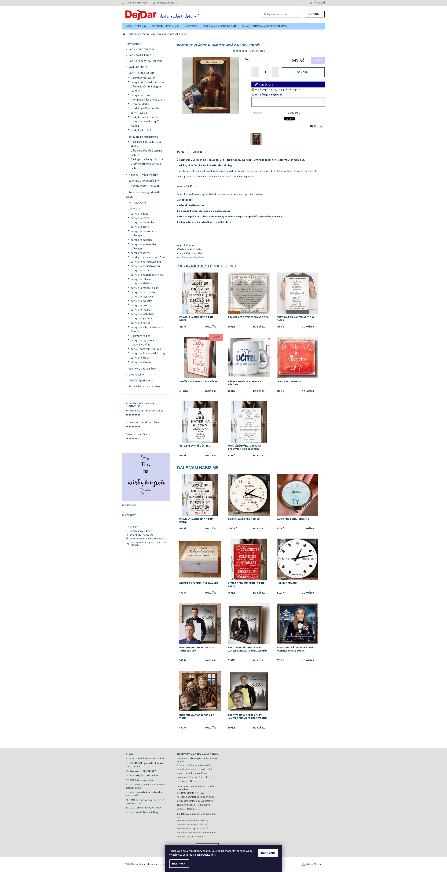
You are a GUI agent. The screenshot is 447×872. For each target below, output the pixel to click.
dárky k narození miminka (146, 349)
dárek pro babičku (141, 240)
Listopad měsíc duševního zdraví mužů (144, 794)
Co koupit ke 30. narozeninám (150, 758)
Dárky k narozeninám (141, 49)
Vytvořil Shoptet (314, 864)
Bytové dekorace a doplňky (144, 386)
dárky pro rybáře (140, 310)
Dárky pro (134, 209)
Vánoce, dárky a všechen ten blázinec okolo (145, 786)
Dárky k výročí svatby (143, 78)
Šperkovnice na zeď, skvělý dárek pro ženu (145, 801)
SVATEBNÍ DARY (138, 67)
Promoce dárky (140, 104)
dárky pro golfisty (141, 318)
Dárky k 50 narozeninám (147, 775)
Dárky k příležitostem (142, 73)
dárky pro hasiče (140, 323)
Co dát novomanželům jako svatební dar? (196, 815)
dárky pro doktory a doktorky (148, 353)
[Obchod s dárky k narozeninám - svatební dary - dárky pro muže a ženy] (124, 34)
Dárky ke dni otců (141, 130)
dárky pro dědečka (141, 283)
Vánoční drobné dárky (147, 812)
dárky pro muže (140, 270)
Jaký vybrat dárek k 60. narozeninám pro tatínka (196, 788)
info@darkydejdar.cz (167, 2)
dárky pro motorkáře (143, 292)
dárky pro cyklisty (141, 301)
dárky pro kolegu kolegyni (146, 262)
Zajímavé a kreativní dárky (144, 181)
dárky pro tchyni (140, 218)
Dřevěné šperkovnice (141, 380)
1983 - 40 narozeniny (145, 771)
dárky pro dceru (140, 227)
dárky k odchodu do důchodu (147, 82)
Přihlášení (319, 2)
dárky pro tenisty (141, 305)
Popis (180, 152)
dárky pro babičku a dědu (145, 266)
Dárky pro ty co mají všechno (145, 61)
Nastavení (179, 864)
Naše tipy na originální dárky (197, 754)
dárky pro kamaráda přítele (147, 275)
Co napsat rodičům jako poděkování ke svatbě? (197, 760)
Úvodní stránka (136, 26)
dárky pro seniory (141, 362)
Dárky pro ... (294, 113)
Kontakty (191, 26)
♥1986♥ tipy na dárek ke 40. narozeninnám (144, 764)
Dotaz (318, 126)
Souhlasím (267, 853)
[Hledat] (299, 14)
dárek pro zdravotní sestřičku (148, 257)
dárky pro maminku (142, 222)
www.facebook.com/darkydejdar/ (147, 538)
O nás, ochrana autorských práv (264, 26)
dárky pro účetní (140, 358)
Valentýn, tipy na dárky (142, 369)
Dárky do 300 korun (140, 55)
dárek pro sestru (140, 253)
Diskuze (197, 152)
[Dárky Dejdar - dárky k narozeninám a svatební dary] (173, 14)
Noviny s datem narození (145, 186)
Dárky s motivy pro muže (149, 808)
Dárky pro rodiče (140, 336)
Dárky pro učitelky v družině (147, 159)
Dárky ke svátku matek (144, 117)
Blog (129, 754)
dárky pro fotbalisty (142, 314)
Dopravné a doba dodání (220, 26)
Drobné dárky (136, 375)
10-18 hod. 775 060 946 (136, 2)
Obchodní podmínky (165, 26)
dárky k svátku (139, 113)
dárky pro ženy (139, 214)
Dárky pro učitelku (144, 780)
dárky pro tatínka (141, 279)
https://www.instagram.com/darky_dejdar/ (148, 544)
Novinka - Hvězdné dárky (143, 175)
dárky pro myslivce (142, 297)
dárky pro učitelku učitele (144, 137)
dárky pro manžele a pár (145, 288)
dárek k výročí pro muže (145, 108)
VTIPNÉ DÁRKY (137, 203)
